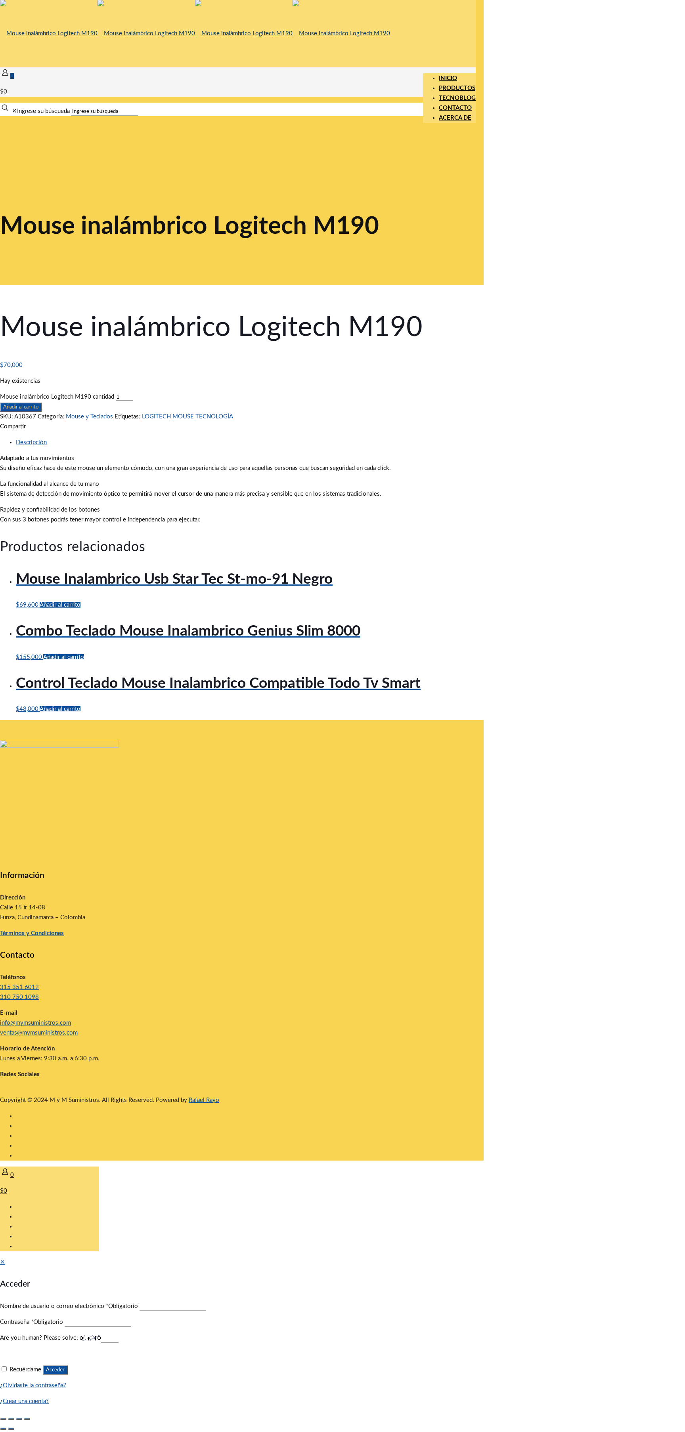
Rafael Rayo (204, 1100)
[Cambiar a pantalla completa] (11, 1419)
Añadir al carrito (20, 407)
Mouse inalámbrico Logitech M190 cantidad (57, 397)
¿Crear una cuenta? (24, 1401)
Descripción (31, 442)
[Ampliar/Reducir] (3, 1419)
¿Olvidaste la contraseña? (33, 1385)
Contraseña (31, 1322)
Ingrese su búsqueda (43, 111)
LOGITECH (156, 417)
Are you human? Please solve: (40, 1338)
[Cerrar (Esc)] (27, 1419)
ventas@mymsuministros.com (39, 1033)
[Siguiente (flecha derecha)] (11, 1429)
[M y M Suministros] (195, 33)
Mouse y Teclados (89, 417)
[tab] (246, 442)
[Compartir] (19, 1419)
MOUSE (183, 417)
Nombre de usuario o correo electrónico (69, 1306)
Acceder (55, 1370)
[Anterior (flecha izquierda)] (3, 1429)
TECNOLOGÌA (214, 417)
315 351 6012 (19, 987)
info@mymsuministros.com (35, 1023)
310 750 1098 (19, 997)
